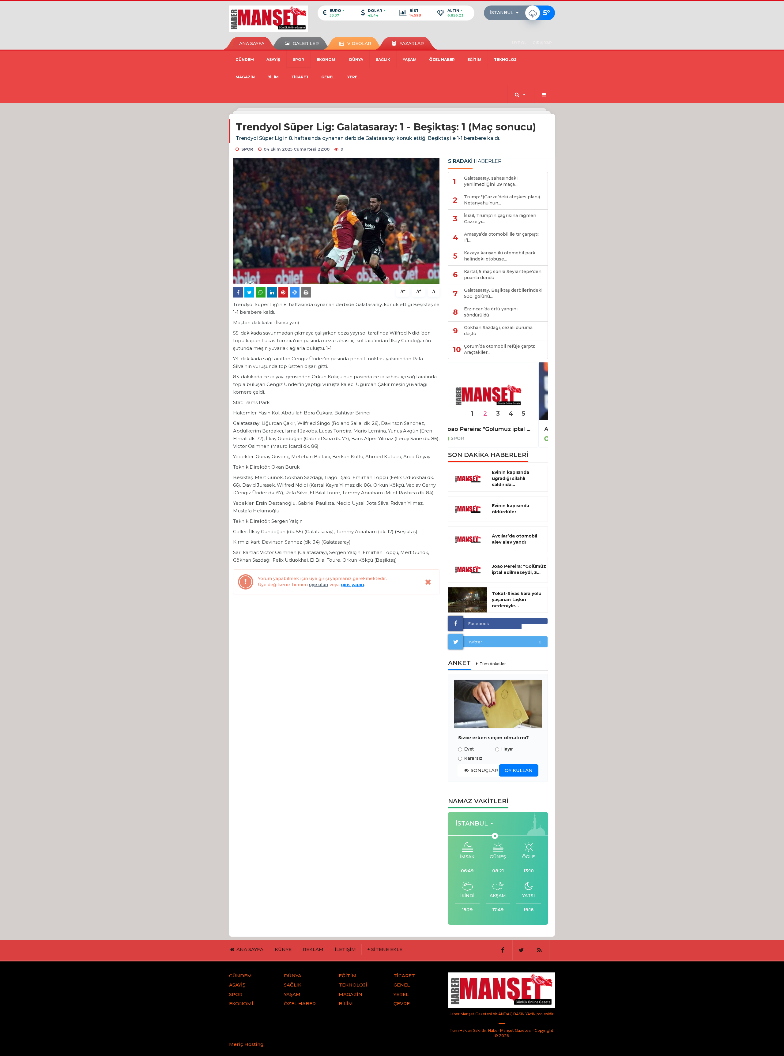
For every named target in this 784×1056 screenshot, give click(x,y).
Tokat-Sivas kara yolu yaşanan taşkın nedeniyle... (516, 600)
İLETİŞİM (345, 949)
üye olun (318, 584)
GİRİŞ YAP (542, 42)
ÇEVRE (402, 1003)
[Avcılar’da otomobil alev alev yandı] (467, 539)
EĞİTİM (474, 59)
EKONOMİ (327, 59)
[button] (506, 13)
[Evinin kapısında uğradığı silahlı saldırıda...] (467, 478)
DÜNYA (356, 59)
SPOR (298, 59)
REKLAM (313, 949)
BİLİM (273, 77)
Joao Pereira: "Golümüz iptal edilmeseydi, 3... (519, 569)
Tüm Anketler (493, 663)
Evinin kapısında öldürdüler (510, 509)
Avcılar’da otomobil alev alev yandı (514, 539)
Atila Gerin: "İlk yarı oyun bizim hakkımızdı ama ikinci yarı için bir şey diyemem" (498, 429)
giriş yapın (352, 584)
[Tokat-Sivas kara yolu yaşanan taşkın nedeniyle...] (467, 599)
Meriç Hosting (246, 1044)
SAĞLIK (383, 59)
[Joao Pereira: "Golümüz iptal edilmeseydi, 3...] (467, 569)
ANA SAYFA (251, 43)
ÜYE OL (519, 42)
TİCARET (300, 77)
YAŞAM (410, 59)
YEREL (353, 77)
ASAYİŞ (273, 59)
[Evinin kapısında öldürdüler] (467, 509)
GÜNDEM (245, 59)
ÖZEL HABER (442, 59)
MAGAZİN (245, 77)
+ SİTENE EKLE (384, 949)
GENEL (328, 77)
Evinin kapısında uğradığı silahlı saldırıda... (510, 478)
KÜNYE (283, 949)
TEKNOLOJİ (506, 59)
